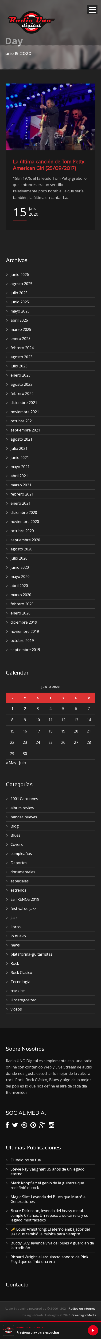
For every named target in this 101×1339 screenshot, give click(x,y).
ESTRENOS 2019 (25, 899)
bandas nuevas (24, 817)
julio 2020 (19, 558)
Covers (17, 844)
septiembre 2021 (25, 430)
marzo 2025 (21, 329)
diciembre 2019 (24, 622)
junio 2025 (20, 302)
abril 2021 (19, 475)
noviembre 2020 (25, 521)
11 (50, 719)
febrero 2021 (22, 494)
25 (50, 742)
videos (16, 1009)
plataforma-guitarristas (31, 954)
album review (22, 807)
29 (12, 753)
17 (38, 731)
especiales (20, 881)
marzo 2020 (21, 594)
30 (25, 753)
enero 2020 (21, 613)
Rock (15, 963)
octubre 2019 (22, 640)
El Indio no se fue (26, 1160)
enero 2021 (21, 503)
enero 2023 (21, 375)
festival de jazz (23, 908)
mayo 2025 (20, 311)
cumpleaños (21, 853)
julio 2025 (19, 292)
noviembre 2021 (25, 411)
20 (76, 731)
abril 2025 (19, 320)
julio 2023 (19, 366)
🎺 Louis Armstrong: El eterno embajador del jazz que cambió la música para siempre (50, 1231)
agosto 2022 (21, 384)
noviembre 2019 (25, 631)
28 (89, 742)
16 (25, 731)
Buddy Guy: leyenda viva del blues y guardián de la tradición (52, 1245)
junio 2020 (20, 567)
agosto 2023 (21, 356)
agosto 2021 (21, 439)
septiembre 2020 (25, 539)
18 (50, 731)
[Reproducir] (93, 1330)
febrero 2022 (22, 393)
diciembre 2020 (24, 512)
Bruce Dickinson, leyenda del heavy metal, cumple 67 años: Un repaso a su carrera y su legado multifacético (49, 1215)
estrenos (18, 890)
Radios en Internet (82, 1308)
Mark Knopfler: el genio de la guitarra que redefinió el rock (47, 1185)
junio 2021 (20, 457)
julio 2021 (19, 448)
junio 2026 (20, 274)
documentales (23, 871)
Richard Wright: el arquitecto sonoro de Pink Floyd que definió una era (49, 1259)
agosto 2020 (21, 549)
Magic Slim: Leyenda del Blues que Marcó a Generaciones (48, 1199)
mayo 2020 (20, 576)
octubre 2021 (22, 420)
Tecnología (20, 981)
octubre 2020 (22, 530)
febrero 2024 (22, 347)
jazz (14, 917)
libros (16, 926)
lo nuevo (18, 935)
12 (63, 719)
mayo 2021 (20, 466)
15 (12, 731)
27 (76, 742)
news (15, 945)
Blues (15, 835)
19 (63, 731)
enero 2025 (21, 338)
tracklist (18, 990)
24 (38, 742)
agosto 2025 (21, 283)
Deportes (19, 862)
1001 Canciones (24, 798)
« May (11, 762)
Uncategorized (23, 1000)
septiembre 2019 (25, 649)
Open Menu (92, 9)
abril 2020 (19, 585)
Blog (15, 826)
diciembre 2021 (24, 402)
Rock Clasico (21, 972)
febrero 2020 (22, 604)
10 (38, 719)
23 (25, 742)
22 (12, 742)
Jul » (22, 762)
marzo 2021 (21, 485)
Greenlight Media (83, 1315)
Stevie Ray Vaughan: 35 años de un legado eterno (48, 1171)
